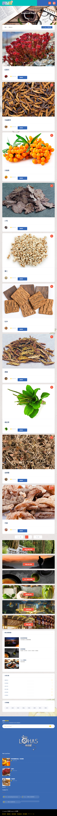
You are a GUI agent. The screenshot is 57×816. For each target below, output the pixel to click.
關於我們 (4, 814)
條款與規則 (14, 814)
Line (33, 813)
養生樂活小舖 (28, 594)
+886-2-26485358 (11, 801)
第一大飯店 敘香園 (28, 579)
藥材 (40, 707)
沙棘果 (7, 170)
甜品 (24, 707)
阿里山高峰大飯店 (28, 549)
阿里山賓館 (28, 624)
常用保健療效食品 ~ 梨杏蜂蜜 (17, 758)
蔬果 (35, 707)
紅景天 (7, 70)
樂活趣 (8, 811)
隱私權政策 (19, 814)
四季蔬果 (6, 692)
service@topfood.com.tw (13, 796)
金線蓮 (7, 473)
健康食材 (6, 680)
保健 (46, 707)
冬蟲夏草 (8, 120)
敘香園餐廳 (22, 649)
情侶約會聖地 (22, 661)
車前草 (7, 422)
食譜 (13, 707)
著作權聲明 (25, 814)
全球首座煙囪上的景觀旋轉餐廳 (25, 639)
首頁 (5, 27)
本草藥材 (6, 695)
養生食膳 (6, 689)
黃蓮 (6, 372)
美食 (18, 707)
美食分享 (6, 686)
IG (31, 813)
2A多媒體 (16, 811)
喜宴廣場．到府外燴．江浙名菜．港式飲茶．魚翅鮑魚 (29, 650)
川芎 (6, 221)
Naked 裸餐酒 (23, 660)
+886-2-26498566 (30, 796)
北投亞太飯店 (28, 609)
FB (28, 813)
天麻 (6, 523)
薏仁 (6, 271)
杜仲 (6, 321)
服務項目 (9, 814)
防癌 (29, 707)
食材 (7, 707)
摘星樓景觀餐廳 (23, 638)
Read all (4, 787)
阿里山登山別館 (28, 564)
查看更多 (21, 77)
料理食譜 (6, 683)
